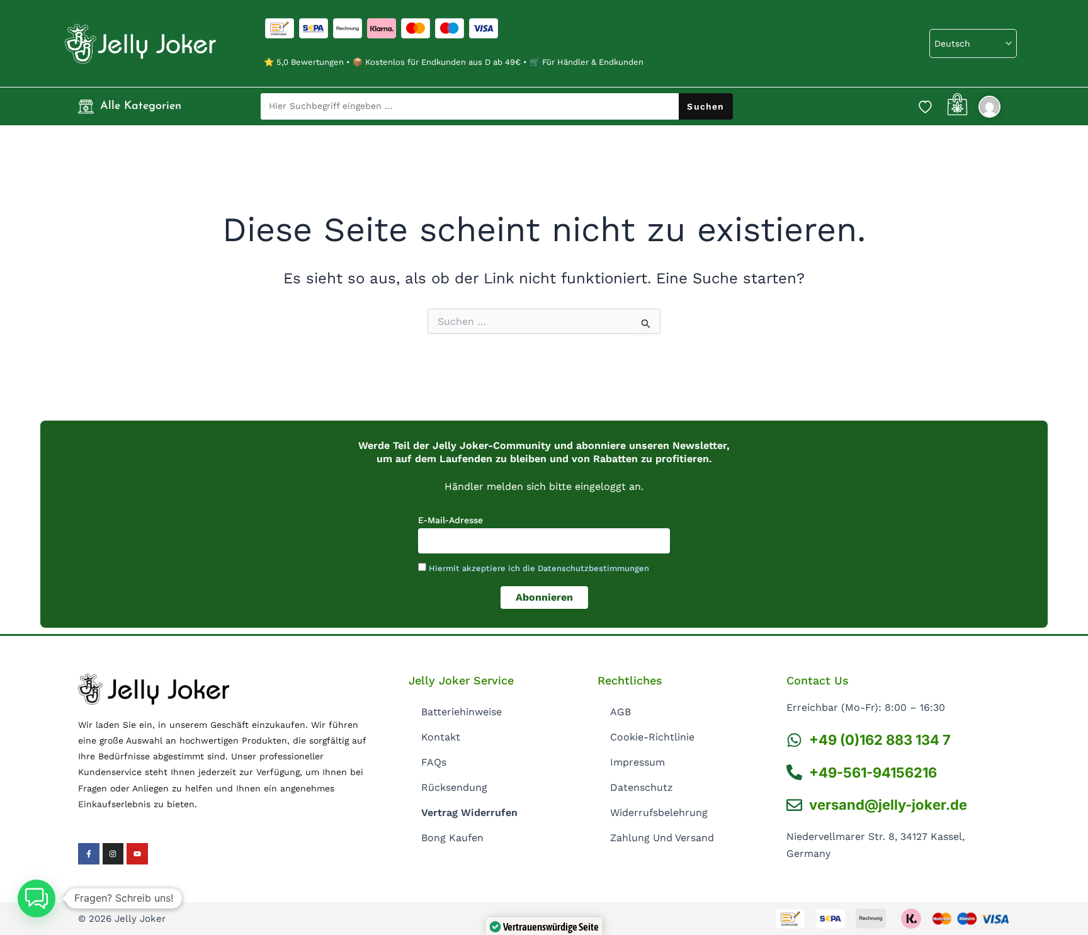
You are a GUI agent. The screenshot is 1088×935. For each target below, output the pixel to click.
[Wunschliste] (925, 106)
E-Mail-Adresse (450, 520)
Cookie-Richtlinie (652, 737)
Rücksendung (454, 787)
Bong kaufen (452, 838)
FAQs (433, 762)
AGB (620, 712)
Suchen (705, 106)
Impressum (637, 762)
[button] (36, 898)
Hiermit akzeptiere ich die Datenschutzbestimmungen (539, 568)
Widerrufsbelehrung (659, 813)
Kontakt (440, 737)
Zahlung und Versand (662, 838)
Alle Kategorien (140, 106)
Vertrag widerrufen (469, 813)
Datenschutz (641, 787)
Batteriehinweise (461, 712)
